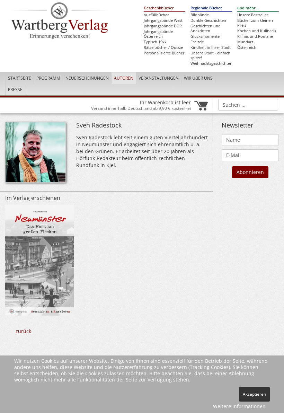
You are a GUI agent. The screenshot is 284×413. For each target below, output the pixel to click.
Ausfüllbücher (156, 14)
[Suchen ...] (271, 104)
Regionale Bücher (206, 8)
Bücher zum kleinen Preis (255, 23)
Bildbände (199, 14)
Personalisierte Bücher (164, 53)
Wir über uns (198, 78)
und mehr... (248, 8)
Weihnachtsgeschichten (211, 63)
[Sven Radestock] (35, 154)
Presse (15, 90)
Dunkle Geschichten (208, 20)
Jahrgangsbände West (163, 20)
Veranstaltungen (159, 78)
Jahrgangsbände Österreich (158, 34)
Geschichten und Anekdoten (205, 28)
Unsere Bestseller (252, 14)
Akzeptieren (254, 394)
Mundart (245, 41)
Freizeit (197, 41)
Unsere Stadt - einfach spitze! (210, 55)
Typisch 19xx (155, 41)
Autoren (123, 78)
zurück (23, 331)
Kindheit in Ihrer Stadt (210, 47)
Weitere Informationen (239, 406)
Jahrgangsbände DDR (163, 26)
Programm (48, 78)
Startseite (19, 78)
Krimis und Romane (255, 36)
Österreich (246, 47)
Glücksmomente (205, 36)
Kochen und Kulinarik (256, 30)
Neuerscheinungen (87, 78)
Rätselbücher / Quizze (163, 47)
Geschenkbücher (159, 8)
